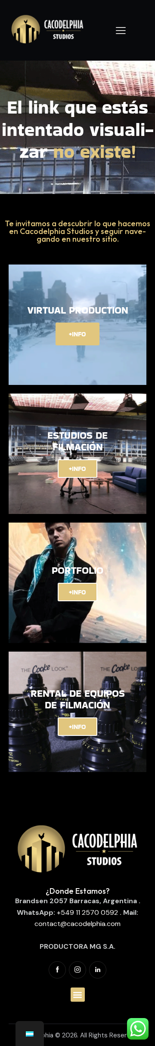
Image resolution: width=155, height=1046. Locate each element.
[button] (78, 995)
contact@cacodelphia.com (77, 923)
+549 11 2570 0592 (87, 912)
